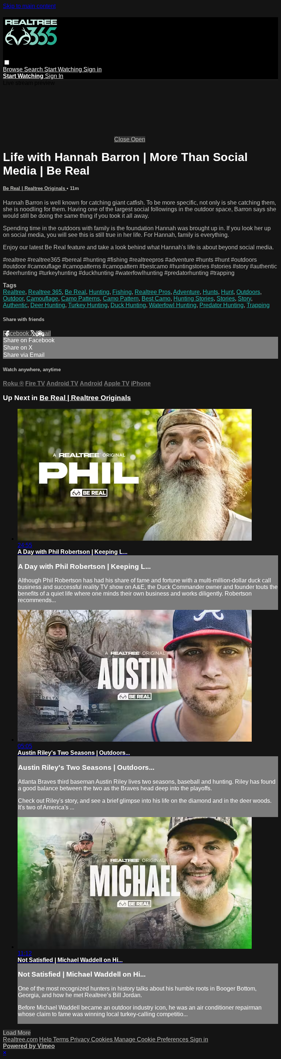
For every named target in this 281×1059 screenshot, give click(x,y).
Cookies (102, 1039)
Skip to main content (29, 6)
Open (138, 139)
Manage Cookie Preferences (152, 1039)
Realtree (14, 292)
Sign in (92, 69)
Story (244, 298)
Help (46, 1039)
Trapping (258, 305)
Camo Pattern (121, 298)
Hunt (227, 292)
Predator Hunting (221, 305)
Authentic (15, 305)
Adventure (186, 292)
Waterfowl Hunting (172, 305)
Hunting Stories (193, 298)
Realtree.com (20, 1039)
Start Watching (63, 69)
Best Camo (156, 298)
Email (43, 333)
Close (122, 139)
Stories (226, 298)
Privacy (80, 1039)
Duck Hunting (128, 305)
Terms (61, 1039)
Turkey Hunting (88, 305)
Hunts (210, 292)
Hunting (99, 292)
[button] (6, 62)
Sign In (54, 76)
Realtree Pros (153, 292)
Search (34, 69)
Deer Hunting (47, 305)
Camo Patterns (80, 298)
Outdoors (248, 292)
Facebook (16, 333)
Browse (13, 69)
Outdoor (13, 298)
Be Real (75, 292)
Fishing (122, 292)
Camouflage (42, 298)
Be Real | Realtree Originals (35, 188)
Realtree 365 (45, 292)
